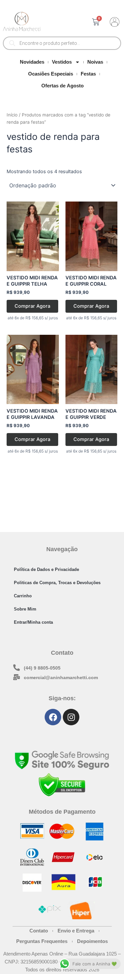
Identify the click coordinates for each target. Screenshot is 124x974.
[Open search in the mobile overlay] (62, 43)
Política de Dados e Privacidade (46, 569)
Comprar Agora (32, 306)
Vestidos (62, 62)
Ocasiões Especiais (50, 74)
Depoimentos (92, 941)
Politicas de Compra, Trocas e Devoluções (57, 582)
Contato (38, 930)
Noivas (95, 62)
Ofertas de (62, 85)
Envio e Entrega (76, 930)
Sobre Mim (25, 609)
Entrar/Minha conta (33, 622)
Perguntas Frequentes (41, 941)
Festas (88, 74)
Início (12, 114)
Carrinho (23, 595)
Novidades (32, 62)
